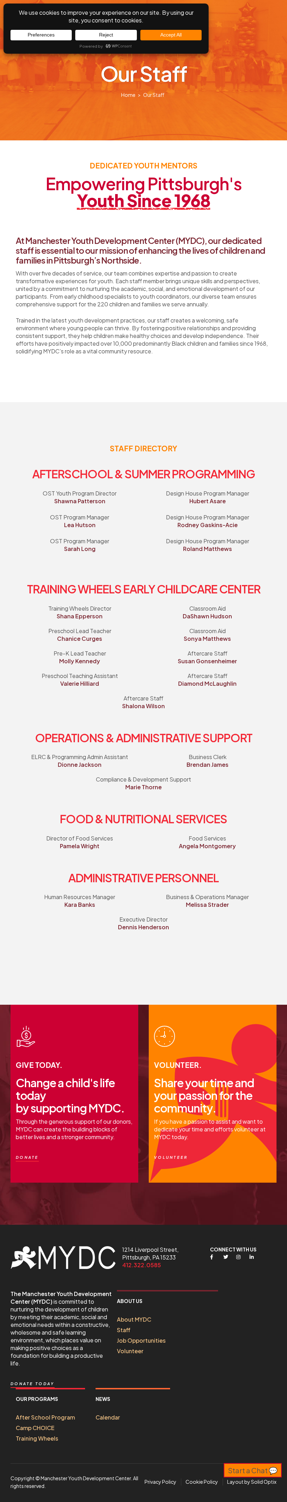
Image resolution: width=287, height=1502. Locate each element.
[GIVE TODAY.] (26, 1036)
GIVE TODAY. (39, 1065)
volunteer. (178, 1065)
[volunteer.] (164, 1036)
